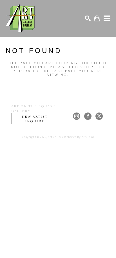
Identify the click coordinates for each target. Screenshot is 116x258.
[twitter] (99, 116)
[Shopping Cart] (97, 18)
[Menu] (107, 18)
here (90, 66)
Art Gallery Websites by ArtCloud (71, 137)
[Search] (88, 18)
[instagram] (76, 116)
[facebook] (88, 116)
